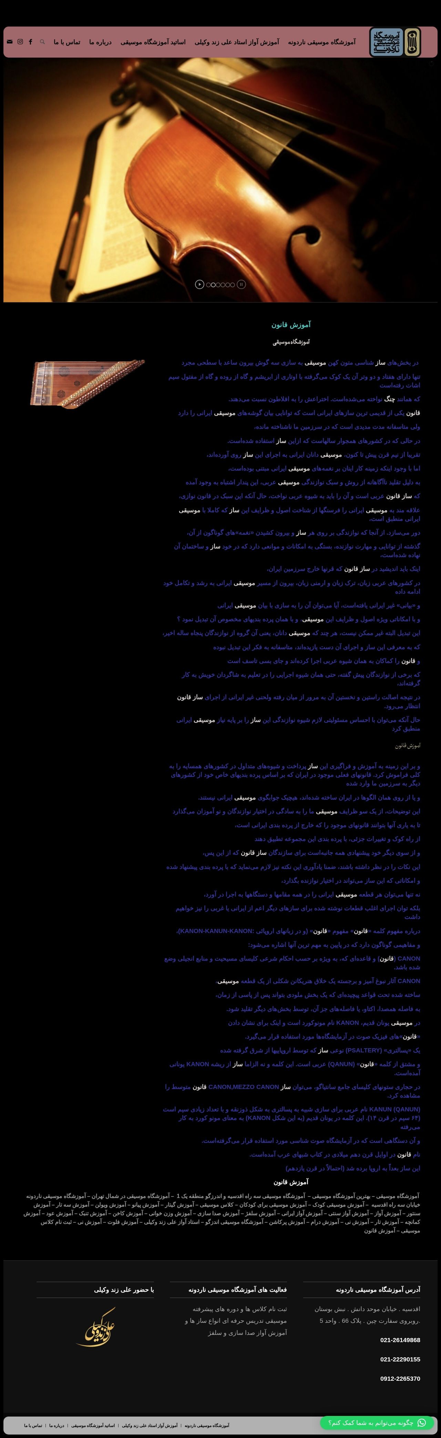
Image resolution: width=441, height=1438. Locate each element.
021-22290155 (400, 1359)
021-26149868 (400, 1340)
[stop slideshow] (241, 284)
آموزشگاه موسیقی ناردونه (56, 1196)
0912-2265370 (400, 1378)
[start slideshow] (199, 284)
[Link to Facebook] (30, 42)
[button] (377, 1423)
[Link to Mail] (9, 42)
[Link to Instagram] (20, 42)
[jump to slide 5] (227, 284)
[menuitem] (322, 42)
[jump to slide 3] (218, 284)
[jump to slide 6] (232, 284)
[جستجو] (42, 42)
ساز (369, 647)
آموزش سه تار (72, 1205)
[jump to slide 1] (208, 284)
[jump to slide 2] (213, 284)
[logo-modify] (395, 42)
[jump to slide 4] (222, 284)
